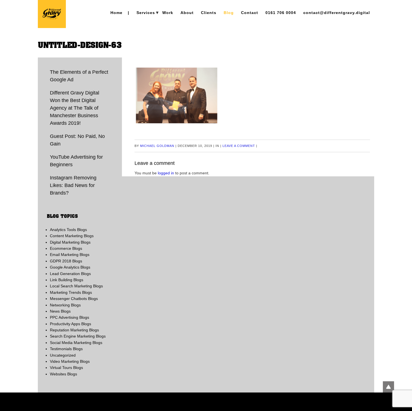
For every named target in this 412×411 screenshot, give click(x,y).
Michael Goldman (157, 145)
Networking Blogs (65, 305)
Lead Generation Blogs (70, 273)
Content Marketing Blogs (72, 236)
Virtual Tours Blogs (66, 367)
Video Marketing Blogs (70, 361)
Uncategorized (63, 355)
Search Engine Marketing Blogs (78, 336)
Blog (229, 12)
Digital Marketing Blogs (70, 242)
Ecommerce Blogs (66, 248)
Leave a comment (239, 145)
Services (145, 12)
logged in (166, 173)
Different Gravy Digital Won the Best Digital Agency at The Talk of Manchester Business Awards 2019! (74, 108)
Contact (249, 12)
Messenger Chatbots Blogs (74, 298)
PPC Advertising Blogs (69, 317)
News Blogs (60, 311)
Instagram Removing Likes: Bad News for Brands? (73, 185)
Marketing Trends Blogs (71, 292)
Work (167, 12)
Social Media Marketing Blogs (76, 342)
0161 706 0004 (280, 12)
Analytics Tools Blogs (68, 229)
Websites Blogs (63, 374)
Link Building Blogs (66, 280)
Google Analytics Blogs (70, 267)
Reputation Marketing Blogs (74, 330)
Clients (208, 12)
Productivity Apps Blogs (70, 324)
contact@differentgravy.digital (336, 12)
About (187, 12)
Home (116, 12)
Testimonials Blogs (66, 349)
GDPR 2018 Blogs (66, 261)
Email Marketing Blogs (69, 254)
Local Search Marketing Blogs (76, 286)
